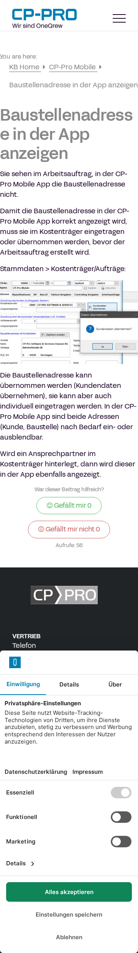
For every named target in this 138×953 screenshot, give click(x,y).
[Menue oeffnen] (119, 18)
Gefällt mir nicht (72, 529)
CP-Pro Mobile (73, 67)
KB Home (25, 67)
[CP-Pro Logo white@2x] (69, 595)
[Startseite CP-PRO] (44, 18)
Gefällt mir (72, 505)
